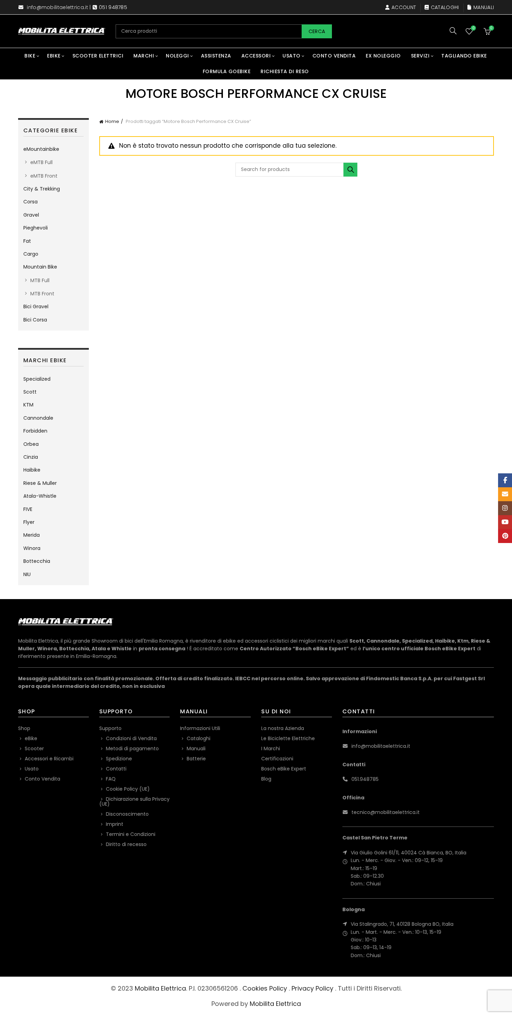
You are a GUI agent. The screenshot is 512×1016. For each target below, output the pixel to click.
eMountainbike (41, 149)
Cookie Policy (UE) (128, 788)
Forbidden (35, 430)
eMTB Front (43, 175)
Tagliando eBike (464, 55)
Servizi (420, 55)
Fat (27, 241)
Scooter (34, 748)
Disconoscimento (127, 814)
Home (112, 121)
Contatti (116, 768)
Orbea (31, 444)
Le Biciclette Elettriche (288, 738)
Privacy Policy (312, 988)
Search (350, 170)
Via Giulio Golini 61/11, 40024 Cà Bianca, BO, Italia (408, 852)
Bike (29, 55)
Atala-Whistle (39, 496)
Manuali (483, 7)
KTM (28, 404)
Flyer (28, 522)
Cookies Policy (264, 988)
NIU (27, 574)
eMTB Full (41, 162)
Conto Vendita (334, 55)
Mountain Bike (40, 266)
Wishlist (473, 28)
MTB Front (42, 293)
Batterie (196, 758)
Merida (31, 535)
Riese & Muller (40, 483)
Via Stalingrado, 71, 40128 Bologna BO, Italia (402, 924)
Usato (291, 55)
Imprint (114, 824)
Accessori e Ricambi (49, 758)
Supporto (110, 728)
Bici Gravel (35, 306)
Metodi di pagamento (132, 748)
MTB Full (39, 280)
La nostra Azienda (282, 728)
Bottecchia (36, 561)
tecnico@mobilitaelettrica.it (385, 812)
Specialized (37, 378)
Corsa (30, 201)
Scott (30, 391)
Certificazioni (277, 758)
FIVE (27, 509)
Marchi (143, 55)
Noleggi (177, 55)
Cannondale (38, 417)
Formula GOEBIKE (227, 71)
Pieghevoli (35, 227)
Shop (24, 728)
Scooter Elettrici (98, 55)
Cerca (317, 31)
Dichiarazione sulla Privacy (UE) (134, 801)
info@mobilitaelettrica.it (57, 7)
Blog (266, 778)
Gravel (31, 214)
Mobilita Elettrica (160, 988)
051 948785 (113, 7)
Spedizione (119, 758)
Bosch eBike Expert (283, 768)
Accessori (256, 55)
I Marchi (270, 748)
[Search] (453, 30)
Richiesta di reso (285, 71)
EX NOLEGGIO (383, 55)
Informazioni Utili (200, 728)
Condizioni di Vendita (131, 738)
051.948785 (365, 779)
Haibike (31, 469)
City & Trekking (41, 188)
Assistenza (216, 55)
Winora (31, 548)
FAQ (111, 778)
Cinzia (30, 456)
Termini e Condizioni (130, 834)
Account (403, 7)
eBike (54, 55)
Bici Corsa (35, 319)
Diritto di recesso (126, 844)
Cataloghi (445, 7)
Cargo (30, 253)
